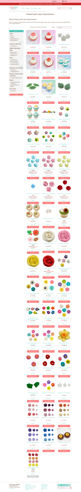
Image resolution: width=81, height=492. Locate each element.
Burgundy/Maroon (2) (15, 38)
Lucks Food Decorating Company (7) (15, 83)
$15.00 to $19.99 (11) (15, 64)
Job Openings (44, 487)
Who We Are (27, 484)
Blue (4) (12, 35)
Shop (23, 8)
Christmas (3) (13, 70)
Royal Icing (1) (13, 90)
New (32, 8)
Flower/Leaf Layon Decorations (40, 11)
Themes (28, 8)
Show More (21, 42)
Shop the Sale (58, 4)
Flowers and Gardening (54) (16, 77)
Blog (42, 489)
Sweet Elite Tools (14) (15, 85)
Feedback (27, 489)
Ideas (39, 8)
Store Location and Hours (30, 487)
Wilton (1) (12, 86)
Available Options (33, 53)
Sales (35, 8)
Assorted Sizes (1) (14, 46)
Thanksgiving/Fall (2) (15, 71)
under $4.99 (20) (14, 59)
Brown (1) (12, 37)
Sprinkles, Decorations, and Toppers (18, 11)
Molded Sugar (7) (14, 52)
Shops (10, 11)
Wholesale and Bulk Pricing (30, 485)
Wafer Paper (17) (14, 55)
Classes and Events (29, 488)
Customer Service (44, 485)
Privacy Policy (44, 488)
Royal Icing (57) (14, 53)
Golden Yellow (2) (14, 40)
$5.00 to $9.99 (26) (14, 61)
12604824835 (12, 488)
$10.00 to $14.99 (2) (14, 62)
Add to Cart (33, 178)
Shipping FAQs (44, 484)
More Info (33, 50)
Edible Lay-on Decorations (30, 11)
